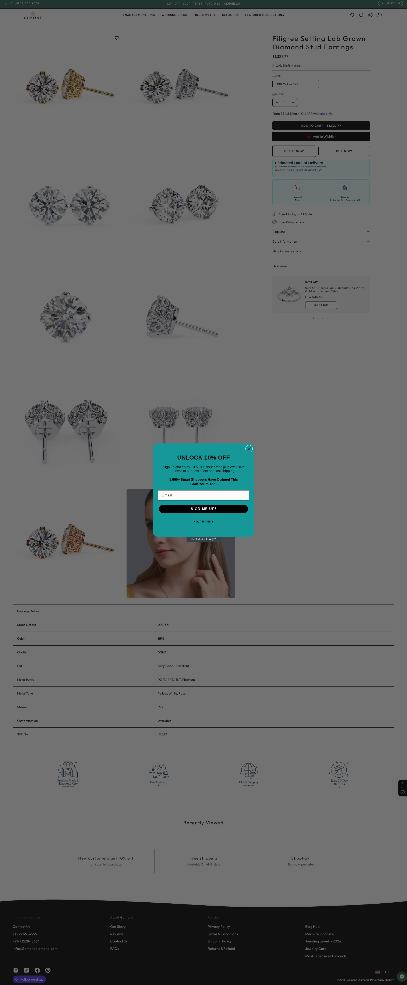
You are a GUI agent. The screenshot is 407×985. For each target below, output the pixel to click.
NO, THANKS (204, 521)
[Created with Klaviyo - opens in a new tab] (203, 539)
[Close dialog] (249, 449)
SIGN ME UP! (203, 509)
